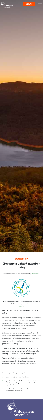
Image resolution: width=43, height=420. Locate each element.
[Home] (7, 4)
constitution (33, 381)
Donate (29, 4)
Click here (35, 274)
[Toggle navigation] (40, 4)
